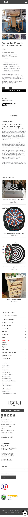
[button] (24, 21)
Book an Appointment (7, 385)
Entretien (4, 331)
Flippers (3, 347)
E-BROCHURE (4, 428)
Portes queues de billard (9, 352)
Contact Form (5, 383)
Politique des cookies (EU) (7, 437)
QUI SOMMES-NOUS (5, 420)
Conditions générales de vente (9, 393)
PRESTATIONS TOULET (6, 422)
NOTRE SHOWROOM (6, 426)
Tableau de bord (5, 365)
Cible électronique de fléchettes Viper (14, 233)
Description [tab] (14, 115)
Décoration (5, 328)
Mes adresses (5, 370)
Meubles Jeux (5, 340)
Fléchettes (4, 344)
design (21, 134)
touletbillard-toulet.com (6, 460)
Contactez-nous (5, 391)
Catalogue (16, 510)
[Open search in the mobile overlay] (14, 315)
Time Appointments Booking (8, 380)
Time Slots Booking (6, 378)
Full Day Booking (6, 376)
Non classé (5, 349)
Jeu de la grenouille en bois (14, 299)
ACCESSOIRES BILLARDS (6, 433)
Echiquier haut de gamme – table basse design (14, 200)
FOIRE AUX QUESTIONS (6, 435)
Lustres (4, 337)
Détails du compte (6, 372)
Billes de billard (6, 325)
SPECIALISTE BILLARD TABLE (8, 424)
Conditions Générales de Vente (16, 512)
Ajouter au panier (14, 90)
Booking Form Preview (7, 374)
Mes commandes (6, 368)
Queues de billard (7, 355)
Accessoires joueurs (7, 322)
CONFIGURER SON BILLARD (7, 430)
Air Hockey (4, 342)
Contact (21, 510)
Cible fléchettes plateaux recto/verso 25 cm (14, 266)
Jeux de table (5, 334)
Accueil (11, 510)
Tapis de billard (6, 358)
